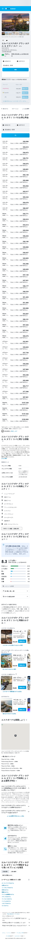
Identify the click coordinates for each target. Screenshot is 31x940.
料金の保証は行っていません (13, 914)
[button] (2, 8)
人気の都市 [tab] (13, 871)
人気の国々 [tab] (5, 871)
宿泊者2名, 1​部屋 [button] (8, 65)
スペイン (9, 932)
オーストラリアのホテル (8, 883)
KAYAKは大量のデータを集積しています (14, 922)
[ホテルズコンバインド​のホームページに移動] (10, 9)
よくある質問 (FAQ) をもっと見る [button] (15, 816)
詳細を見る (22, 641)
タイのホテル (5, 905)
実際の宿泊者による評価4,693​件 (20, 55)
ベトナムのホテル (6, 901)
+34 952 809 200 (6, 52)
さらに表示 (4, 458)
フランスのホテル (6, 896)
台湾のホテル (5, 885)
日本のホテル (5, 890)
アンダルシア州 (20, 932)
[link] (12, 645)
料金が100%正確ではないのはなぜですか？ (14, 925)
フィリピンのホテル (7, 899)
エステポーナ (18, 936)
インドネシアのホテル (7, 887)
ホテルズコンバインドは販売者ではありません (14, 919)
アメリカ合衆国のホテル (8, 894)
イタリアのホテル (6, 903)
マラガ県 (8, 936)
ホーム (3, 932)
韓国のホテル (5, 892)
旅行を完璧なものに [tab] (7, 875)
